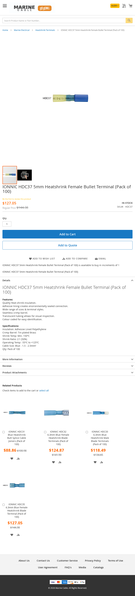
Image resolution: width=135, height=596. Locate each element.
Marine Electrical (22, 30)
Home (5, 30)
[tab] (67, 280)
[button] (115, 6)
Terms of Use (115, 560)
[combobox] (67, 20)
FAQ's (68, 567)
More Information (12, 359)
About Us (24, 560)
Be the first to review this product (16, 199)
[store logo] (32, 7)
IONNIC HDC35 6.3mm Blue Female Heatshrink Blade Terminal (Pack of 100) (16, 510)
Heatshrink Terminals (45, 30)
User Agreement (47, 567)
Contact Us (43, 560)
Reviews (7, 365)
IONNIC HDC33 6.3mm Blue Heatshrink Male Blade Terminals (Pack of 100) (100, 438)
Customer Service (67, 560)
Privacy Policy (93, 560)
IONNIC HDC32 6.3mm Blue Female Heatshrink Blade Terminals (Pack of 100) (58, 438)
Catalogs (98, 567)
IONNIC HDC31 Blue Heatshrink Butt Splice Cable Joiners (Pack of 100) (16, 438)
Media (82, 567)
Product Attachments (14, 372)
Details (6, 280)
